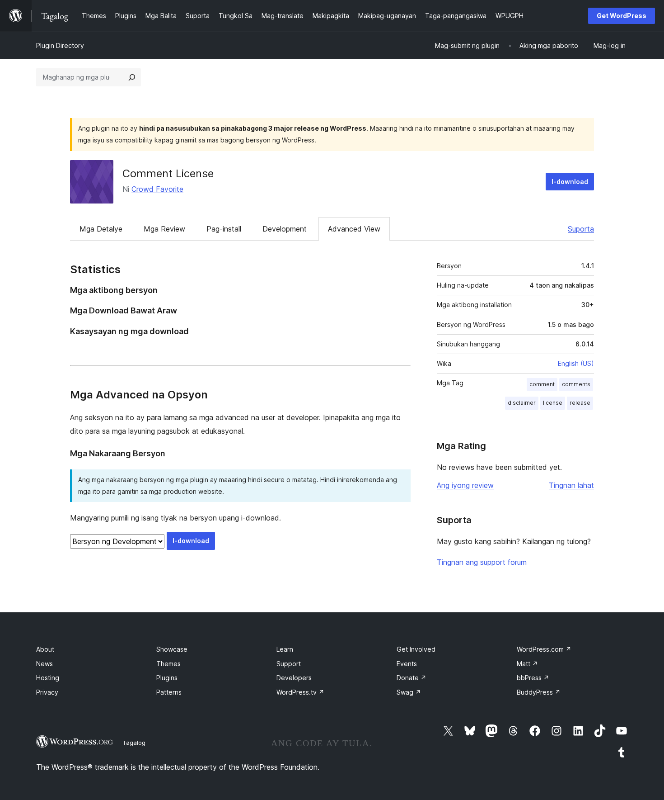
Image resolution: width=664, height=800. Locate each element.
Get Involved (416, 649)
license (552, 402)
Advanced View (354, 228)
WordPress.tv (300, 692)
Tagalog (133, 742)
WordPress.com (544, 649)
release (580, 402)
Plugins (167, 678)
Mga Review (164, 228)
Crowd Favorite (157, 189)
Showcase (171, 649)
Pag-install (223, 228)
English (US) (576, 363)
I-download (570, 181)
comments (576, 384)
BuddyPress (539, 692)
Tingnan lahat (571, 485)
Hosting (47, 678)
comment (542, 384)
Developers (294, 678)
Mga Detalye (100, 228)
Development (284, 228)
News (44, 663)
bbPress (533, 678)
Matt (527, 663)
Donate (411, 678)
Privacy (47, 692)
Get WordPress (621, 15)
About (45, 649)
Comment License (168, 173)
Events (407, 663)
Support (288, 663)
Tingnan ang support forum (482, 562)
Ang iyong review (465, 485)
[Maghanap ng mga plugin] (132, 77)
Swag (409, 692)
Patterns (169, 692)
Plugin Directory (60, 45)
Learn (284, 649)
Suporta (581, 228)
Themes (168, 663)
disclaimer (522, 402)
